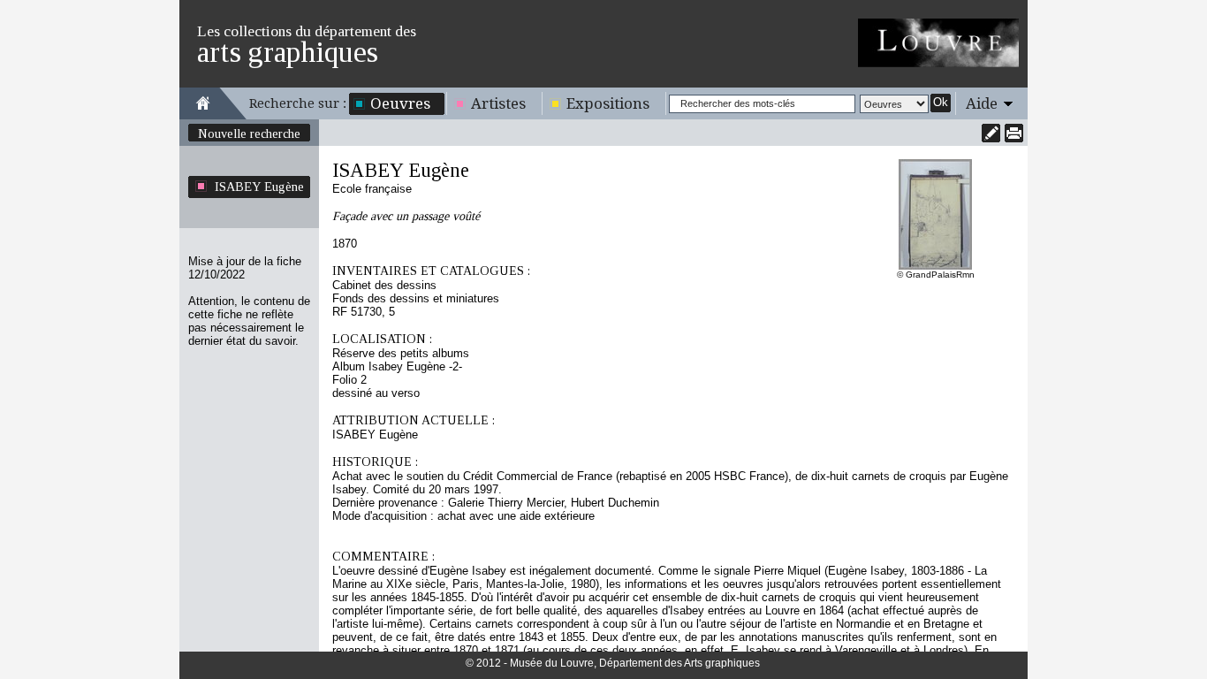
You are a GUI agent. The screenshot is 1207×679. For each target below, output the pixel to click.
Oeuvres (400, 103)
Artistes (498, 103)
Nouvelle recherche (249, 133)
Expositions (607, 103)
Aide (982, 103)
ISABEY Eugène (259, 186)
